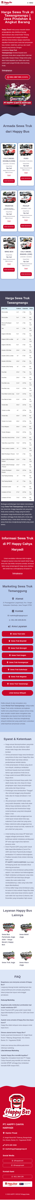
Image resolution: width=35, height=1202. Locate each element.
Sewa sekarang (9, 181)
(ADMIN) (19, 77)
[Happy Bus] (6, 3)
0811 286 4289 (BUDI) (18, 620)
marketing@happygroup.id (18, 615)
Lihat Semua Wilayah (17, 693)
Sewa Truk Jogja (8, 962)
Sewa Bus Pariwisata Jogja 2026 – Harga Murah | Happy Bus (8, 940)
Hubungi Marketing (7, 1000)
